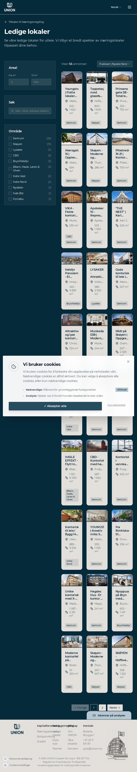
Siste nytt (55, 741)
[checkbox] (10, 138)
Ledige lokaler (56, 733)
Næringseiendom (48, 731)
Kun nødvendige (116, 405)
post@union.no (92, 748)
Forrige (82, 707)
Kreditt (41, 741)
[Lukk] (128, 361)
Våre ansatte (72, 741)
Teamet (57, 748)
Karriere (73, 748)
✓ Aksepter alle (55, 406)
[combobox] (115, 64)
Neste (113, 707)
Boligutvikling (46, 736)
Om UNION (72, 733)
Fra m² (12, 75)
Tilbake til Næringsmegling (26, 22)
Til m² (34, 75)
